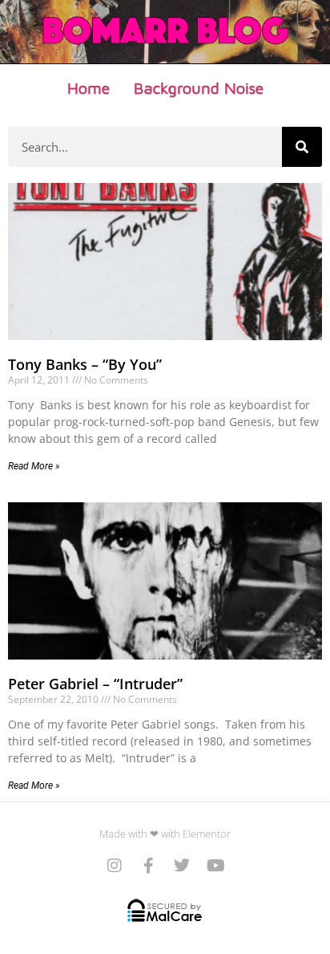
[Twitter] (182, 866)
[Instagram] (115, 866)
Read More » (34, 466)
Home (88, 88)
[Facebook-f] (148, 866)
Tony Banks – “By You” (85, 364)
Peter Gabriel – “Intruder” (95, 683)
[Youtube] (215, 866)
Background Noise (199, 88)
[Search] (302, 147)
